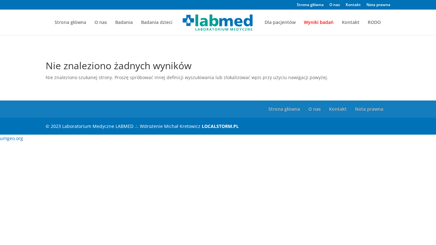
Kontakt (353, 5)
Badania (124, 22)
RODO (374, 22)
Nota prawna (378, 5)
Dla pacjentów (280, 22)
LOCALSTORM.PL (220, 126)
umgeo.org (11, 138)
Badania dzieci (156, 22)
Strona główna (310, 5)
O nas (334, 5)
